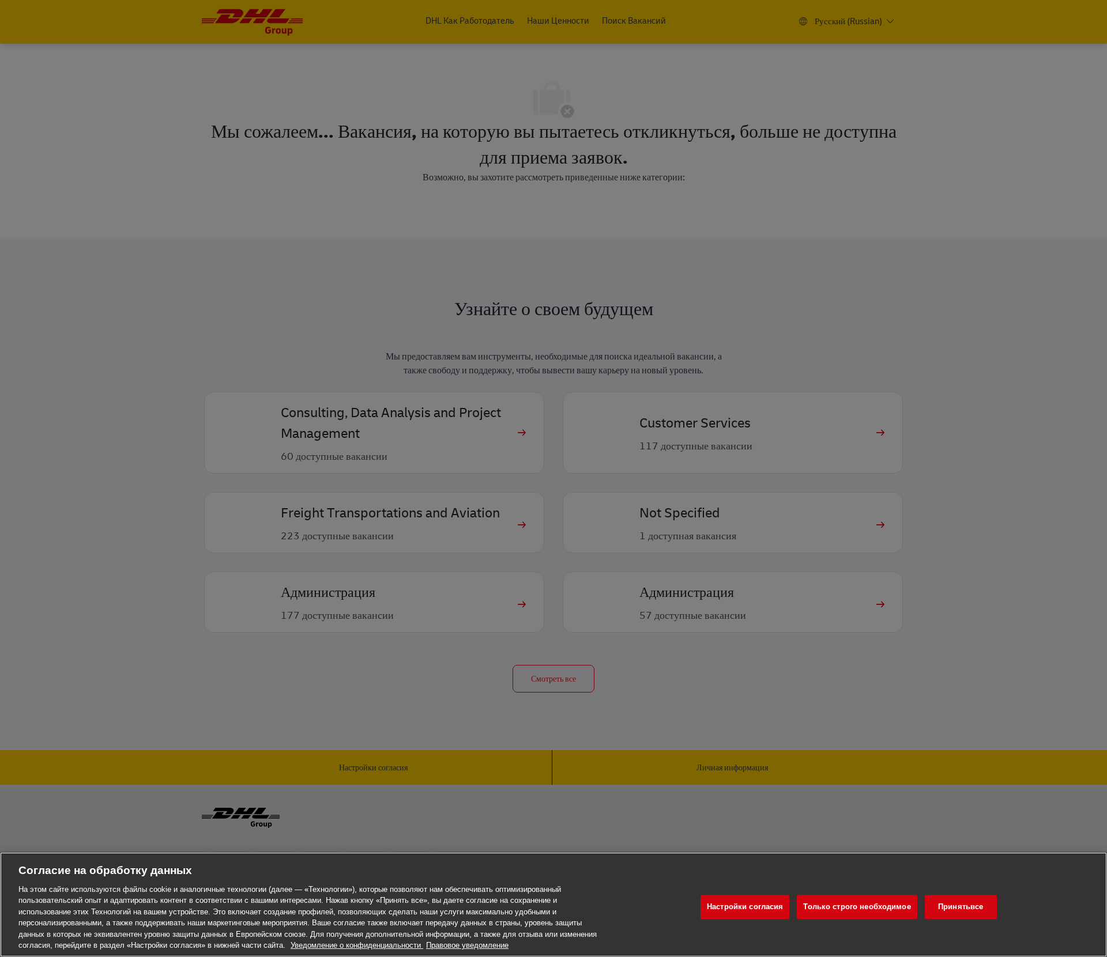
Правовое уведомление (467, 945)
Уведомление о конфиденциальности (357, 945)
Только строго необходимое (856, 906)
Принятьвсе (960, 906)
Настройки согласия (745, 906)
